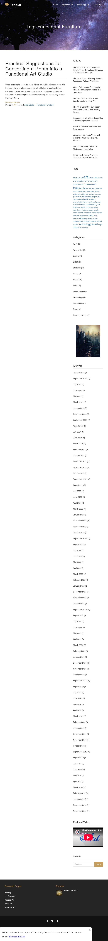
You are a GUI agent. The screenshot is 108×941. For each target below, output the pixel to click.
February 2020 (79, 722)
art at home (89, 180)
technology (85, 224)
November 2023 (80, 467)
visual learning (83, 228)
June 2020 (77, 698)
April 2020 (77, 710)
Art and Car (78, 250)
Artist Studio (29, 104)
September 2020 (80, 680)
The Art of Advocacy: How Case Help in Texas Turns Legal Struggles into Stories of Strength (88, 70)
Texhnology (78, 303)
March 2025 (78, 402)
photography (78, 221)
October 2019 (79, 745)
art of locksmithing (88, 191)
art (85, 176)
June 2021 (77, 627)
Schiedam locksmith (90, 221)
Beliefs (76, 261)
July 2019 (77, 763)
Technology (78, 297)
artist (82, 188)
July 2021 (77, 621)
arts (96, 191)
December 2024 (80, 414)
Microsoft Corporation (80, 216)
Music (75, 285)
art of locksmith (77, 191)
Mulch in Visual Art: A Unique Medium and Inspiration (85, 147)
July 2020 (77, 692)
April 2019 (77, 781)
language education (79, 207)
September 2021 (80, 609)
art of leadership (97, 188)
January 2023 (79, 514)
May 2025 (77, 396)
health (85, 199)
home (85, 201)
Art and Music (94, 177)
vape (100, 224)
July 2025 (77, 384)
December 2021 (80, 591)
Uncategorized (79, 315)
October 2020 (79, 674)
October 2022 (79, 532)
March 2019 (78, 787)
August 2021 (78, 615)
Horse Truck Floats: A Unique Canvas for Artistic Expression (85, 156)
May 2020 (77, 704)
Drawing (98, 4)
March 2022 (78, 574)
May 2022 (77, 562)
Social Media (78, 291)
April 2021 (77, 639)
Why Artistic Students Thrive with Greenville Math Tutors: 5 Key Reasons (86, 138)
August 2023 (78, 485)
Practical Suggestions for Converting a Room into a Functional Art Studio (33, 68)
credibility (89, 197)
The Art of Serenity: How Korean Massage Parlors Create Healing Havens (86, 109)
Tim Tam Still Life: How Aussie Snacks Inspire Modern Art (85, 99)
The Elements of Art (71, 890)
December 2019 (80, 734)
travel (95, 224)
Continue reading (12, 102)
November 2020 (80, 668)
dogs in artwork (78, 199)
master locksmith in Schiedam (82, 213)
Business (77, 267)
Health (75, 273)
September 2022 (80, 538)
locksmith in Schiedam (80, 210)
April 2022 (77, 568)
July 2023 (77, 491)
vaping (76, 227)
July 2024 (77, 431)
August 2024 (78, 425)
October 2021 (79, 603)
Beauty (76, 256)
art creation (87, 184)
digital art (96, 196)
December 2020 (80, 662)
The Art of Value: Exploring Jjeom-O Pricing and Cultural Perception (88, 79)
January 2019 (79, 799)
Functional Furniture (45, 104)
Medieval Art (10, 907)
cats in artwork (90, 194)
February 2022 (79, 580)
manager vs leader (93, 210)
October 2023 (79, 473)
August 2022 (78, 544)
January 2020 (79, 728)
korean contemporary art (89, 204)
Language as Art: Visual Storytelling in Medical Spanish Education (88, 119)
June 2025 (77, 390)
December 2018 (80, 805)
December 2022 (80, 520)
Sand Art (8, 903)
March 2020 (78, 716)
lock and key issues (92, 207)
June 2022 (77, 556)
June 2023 (77, 497)
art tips (83, 194)
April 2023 (77, 503)
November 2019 (80, 740)
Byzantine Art (67, 4)
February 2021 (79, 651)
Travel (75, 309)
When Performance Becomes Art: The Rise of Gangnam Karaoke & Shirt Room (87, 90)
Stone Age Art (83, 4)
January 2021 (79, 657)
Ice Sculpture (10, 896)
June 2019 (77, 769)
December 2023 (80, 461)
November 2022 (80, 526)
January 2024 (79, 455)
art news (88, 188)
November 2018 (80, 811)
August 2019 (78, 757)
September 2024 (80, 420)
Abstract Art (9, 899)
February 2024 (79, 449)
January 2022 (79, 585)
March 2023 (78, 508)
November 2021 (80, 597)
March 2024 (78, 443)
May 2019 (77, 775)
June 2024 (77, 437)
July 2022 (77, 550)
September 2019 (80, 751)
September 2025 (80, 378)
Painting (84, 218)
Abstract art (78, 177)
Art (15, 104)
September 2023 (80, 479)
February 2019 (79, 793)
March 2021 (78, 645)
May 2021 (77, 633)
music (90, 215)
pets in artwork (92, 219)
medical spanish (97, 213)
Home (55, 4)
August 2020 (78, 686)
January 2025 (79, 408)
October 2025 (79, 372)
